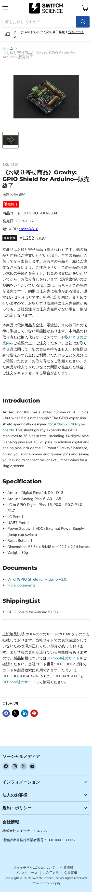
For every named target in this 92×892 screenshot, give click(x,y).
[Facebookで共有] (6, 713)
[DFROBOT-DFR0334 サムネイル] (10, 140)
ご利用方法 (51, 873)
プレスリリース (26, 873)
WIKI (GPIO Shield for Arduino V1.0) (37, 579)
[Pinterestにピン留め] (34, 713)
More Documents (21, 585)
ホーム (7, 48)
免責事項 (70, 873)
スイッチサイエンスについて (34, 867)
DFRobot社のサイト (63, 658)
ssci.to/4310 (28, 228)
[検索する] (83, 22)
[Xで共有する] (15, 713)
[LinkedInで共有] (24, 713)
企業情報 (66, 867)
